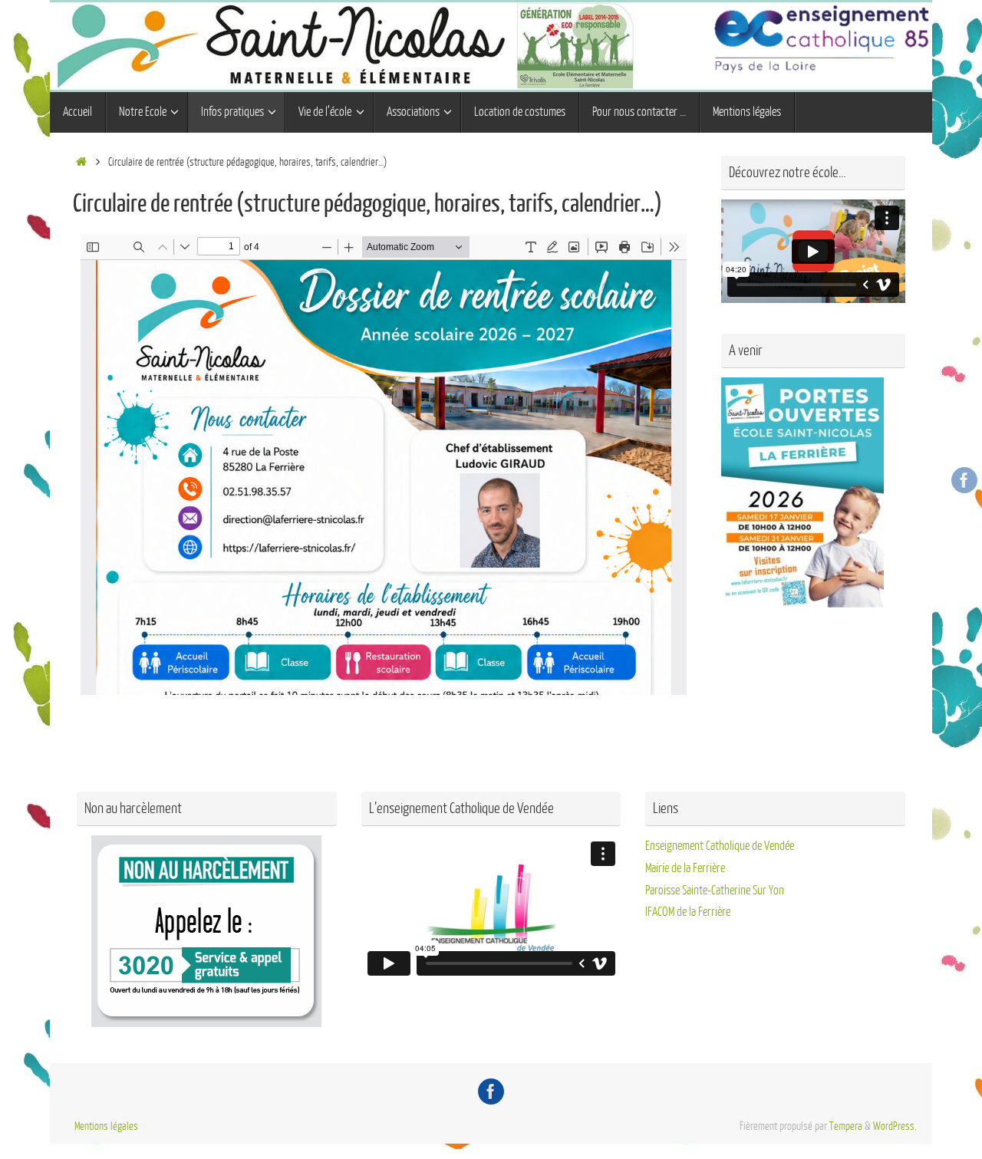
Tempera (845, 1126)
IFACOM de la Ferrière (687, 912)
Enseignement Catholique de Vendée (719, 846)
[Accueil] (81, 162)
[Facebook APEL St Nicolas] (964, 480)
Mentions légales (106, 1126)
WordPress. (895, 1126)
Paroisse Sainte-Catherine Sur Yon (714, 890)
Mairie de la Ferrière (685, 868)
